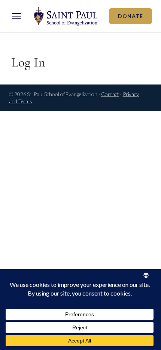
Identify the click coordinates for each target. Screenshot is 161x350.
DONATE (130, 16)
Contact (110, 94)
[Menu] (16, 16)
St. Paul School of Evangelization (65, 16)
